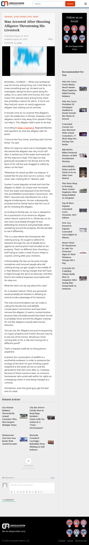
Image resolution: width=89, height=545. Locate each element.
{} (38, 492)
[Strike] (20, 492)
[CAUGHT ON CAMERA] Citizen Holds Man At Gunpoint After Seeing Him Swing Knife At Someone (69, 278)
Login (52, 478)
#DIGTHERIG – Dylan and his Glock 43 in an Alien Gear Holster (69, 172)
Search (70, 3)
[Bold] (11, 492)
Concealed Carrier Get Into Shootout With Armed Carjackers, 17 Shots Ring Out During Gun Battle (69, 134)
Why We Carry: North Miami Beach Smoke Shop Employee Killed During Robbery (69, 88)
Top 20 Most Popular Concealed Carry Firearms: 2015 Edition (69, 210)
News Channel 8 (26, 127)
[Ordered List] (23, 492)
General (8, 16)
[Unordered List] (26, 492)
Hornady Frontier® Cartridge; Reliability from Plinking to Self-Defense (37, 442)
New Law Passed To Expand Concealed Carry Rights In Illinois (69, 230)
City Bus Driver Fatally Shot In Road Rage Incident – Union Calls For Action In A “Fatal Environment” (37, 417)
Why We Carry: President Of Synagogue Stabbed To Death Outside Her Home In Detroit (69, 110)
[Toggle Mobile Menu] (85, 4)
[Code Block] (32, 492)
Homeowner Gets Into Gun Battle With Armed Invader (9, 439)
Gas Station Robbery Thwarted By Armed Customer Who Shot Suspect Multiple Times (9, 416)
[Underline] (17, 492)
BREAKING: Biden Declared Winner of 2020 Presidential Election (69, 155)
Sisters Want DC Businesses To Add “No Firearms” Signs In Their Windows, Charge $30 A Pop (69, 252)
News (35, 16)
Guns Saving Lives (23, 16)
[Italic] (14, 492)
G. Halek (18, 42)
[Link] (35, 492)
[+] (41, 492)
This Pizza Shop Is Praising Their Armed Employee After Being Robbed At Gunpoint (69, 190)
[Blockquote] (29, 492)
